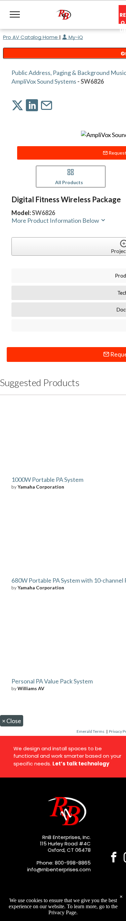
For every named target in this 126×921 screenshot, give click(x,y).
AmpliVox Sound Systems (43, 81)
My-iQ (75, 37)
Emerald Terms (90, 731)
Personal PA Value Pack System (52, 681)
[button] (15, 14)
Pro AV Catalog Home (31, 37)
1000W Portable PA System (47, 479)
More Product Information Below (55, 220)
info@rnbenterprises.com (59, 869)
